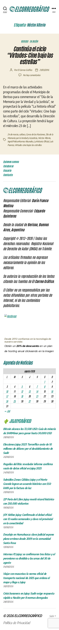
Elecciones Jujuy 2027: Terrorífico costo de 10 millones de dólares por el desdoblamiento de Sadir (28, 448)
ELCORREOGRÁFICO (28, 615)
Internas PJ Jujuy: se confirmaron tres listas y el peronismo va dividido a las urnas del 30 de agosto (29, 558)
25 (14, 401)
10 (7, 391)
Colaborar (8, 166)
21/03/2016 (44, 70)
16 (52, 391)
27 (29, 401)
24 (7, 401)
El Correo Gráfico (24, 70)
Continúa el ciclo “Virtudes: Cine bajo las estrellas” (29, 55)
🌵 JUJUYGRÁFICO (17, 421)
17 (7, 396)
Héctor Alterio (44, 138)
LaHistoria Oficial (41, 141)
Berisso (24, 41)
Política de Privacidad (16, 622)
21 (37, 396)
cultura (22, 134)
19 (22, 396)
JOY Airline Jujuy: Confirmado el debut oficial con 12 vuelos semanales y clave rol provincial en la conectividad (28, 519)
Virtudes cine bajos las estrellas (28, 145)
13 (29, 391)
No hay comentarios (31, 75)
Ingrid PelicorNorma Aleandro (20, 141)
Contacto (8, 175)
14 (37, 391)
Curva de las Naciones (35, 134)
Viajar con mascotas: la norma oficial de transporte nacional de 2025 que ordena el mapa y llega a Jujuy (26, 578)
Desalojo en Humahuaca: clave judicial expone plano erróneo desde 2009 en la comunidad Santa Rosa (28, 539)
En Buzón (34, 41)
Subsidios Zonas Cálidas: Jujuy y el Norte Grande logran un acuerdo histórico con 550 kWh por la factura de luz (27, 484)
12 (22, 391)
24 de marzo (13, 134)
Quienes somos (11, 162)
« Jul (7, 411)
